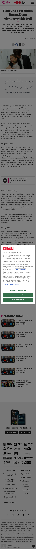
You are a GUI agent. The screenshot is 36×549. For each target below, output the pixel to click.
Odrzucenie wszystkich (18, 295)
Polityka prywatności (20, 269)
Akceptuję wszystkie (18, 299)
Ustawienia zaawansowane (18, 290)
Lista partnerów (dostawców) (11, 284)
